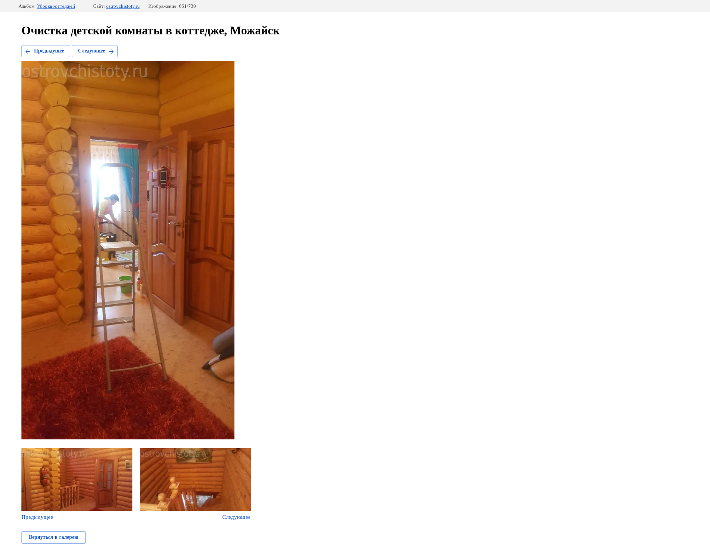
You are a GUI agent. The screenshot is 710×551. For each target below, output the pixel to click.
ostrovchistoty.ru (123, 6)
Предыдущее (49, 51)
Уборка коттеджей (56, 6)
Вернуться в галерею (53, 537)
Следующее (91, 51)
